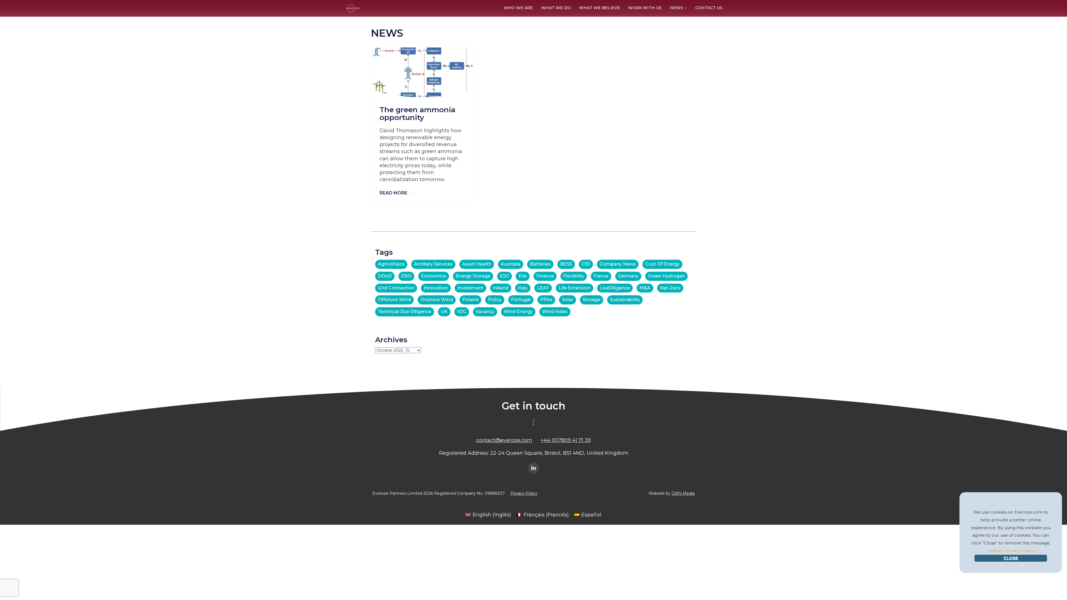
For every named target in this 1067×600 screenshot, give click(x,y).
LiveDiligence (615, 288)
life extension (574, 288)
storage (591, 299)
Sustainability (625, 299)
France (601, 276)
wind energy (518, 311)
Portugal (521, 299)
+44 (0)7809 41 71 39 (565, 440)
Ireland (500, 288)
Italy (523, 288)
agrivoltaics (391, 264)
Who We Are (518, 7)
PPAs (546, 299)
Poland (470, 299)
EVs (522, 276)
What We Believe (599, 7)
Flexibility (573, 276)
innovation (436, 288)
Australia (510, 264)
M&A (644, 288)
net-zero (670, 288)
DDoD (385, 276)
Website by (672, 493)
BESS (566, 264)
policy (495, 299)
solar (567, 299)
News (677, 7)
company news (618, 264)
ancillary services (433, 264)
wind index (555, 311)
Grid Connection (396, 288)
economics (433, 276)
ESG (504, 276)
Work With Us (645, 7)
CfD (586, 264)
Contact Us (708, 7)
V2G (461, 311)
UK (444, 311)
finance (545, 276)
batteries (540, 264)
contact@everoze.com (504, 440)
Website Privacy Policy (1011, 550)
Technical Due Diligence (404, 311)
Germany (628, 276)
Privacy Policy (523, 493)
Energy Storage (473, 276)
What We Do (556, 7)
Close (1011, 558)
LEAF (543, 288)
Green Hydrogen (666, 276)
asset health (476, 264)
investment (470, 288)
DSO (406, 276)
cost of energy (662, 264)
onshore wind (436, 299)
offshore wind (394, 299)
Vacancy (485, 311)
